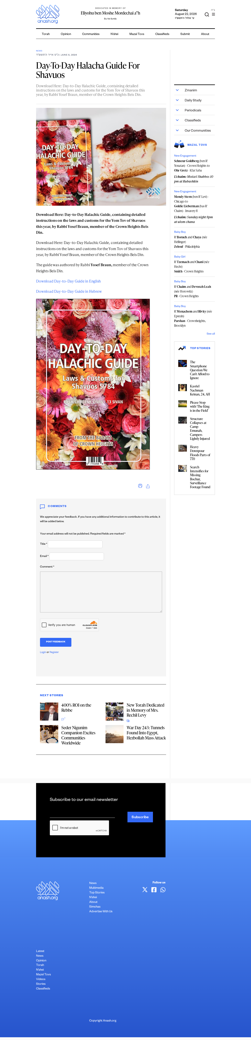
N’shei (114, 34)
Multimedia (96, 888)
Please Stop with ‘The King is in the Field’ (199, 406)
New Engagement (185, 156)
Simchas (94, 907)
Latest (40, 951)
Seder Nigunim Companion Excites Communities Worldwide (78, 735)
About (205, 34)
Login (43, 652)
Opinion (66, 34)
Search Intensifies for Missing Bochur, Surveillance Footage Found (200, 477)
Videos (40, 979)
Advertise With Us (100, 911)
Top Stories (97, 893)
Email (44, 556)
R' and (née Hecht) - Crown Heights (191, 266)
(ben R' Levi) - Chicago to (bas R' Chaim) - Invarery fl (191, 203)
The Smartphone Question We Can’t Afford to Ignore (199, 370)
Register (54, 652)
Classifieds (162, 34)
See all (211, 334)
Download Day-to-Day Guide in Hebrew (69, 291)
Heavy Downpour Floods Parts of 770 (200, 452)
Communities (90, 34)
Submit (185, 34)
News (39, 51)
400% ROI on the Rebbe (76, 707)
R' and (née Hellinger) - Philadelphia (190, 242)
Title (43, 544)
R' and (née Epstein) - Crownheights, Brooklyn (193, 318)
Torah (46, 34)
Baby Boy (180, 232)
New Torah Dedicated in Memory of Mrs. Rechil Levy (145, 710)
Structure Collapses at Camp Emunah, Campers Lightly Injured (200, 428)
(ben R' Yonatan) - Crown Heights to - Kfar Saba (192, 165)
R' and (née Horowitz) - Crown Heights (192, 291)
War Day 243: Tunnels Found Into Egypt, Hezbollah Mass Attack (146, 733)
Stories (40, 984)
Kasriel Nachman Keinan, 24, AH (200, 390)
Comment (47, 567)
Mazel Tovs (43, 975)
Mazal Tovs (136, 34)
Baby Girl (179, 257)
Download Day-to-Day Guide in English (68, 281)
